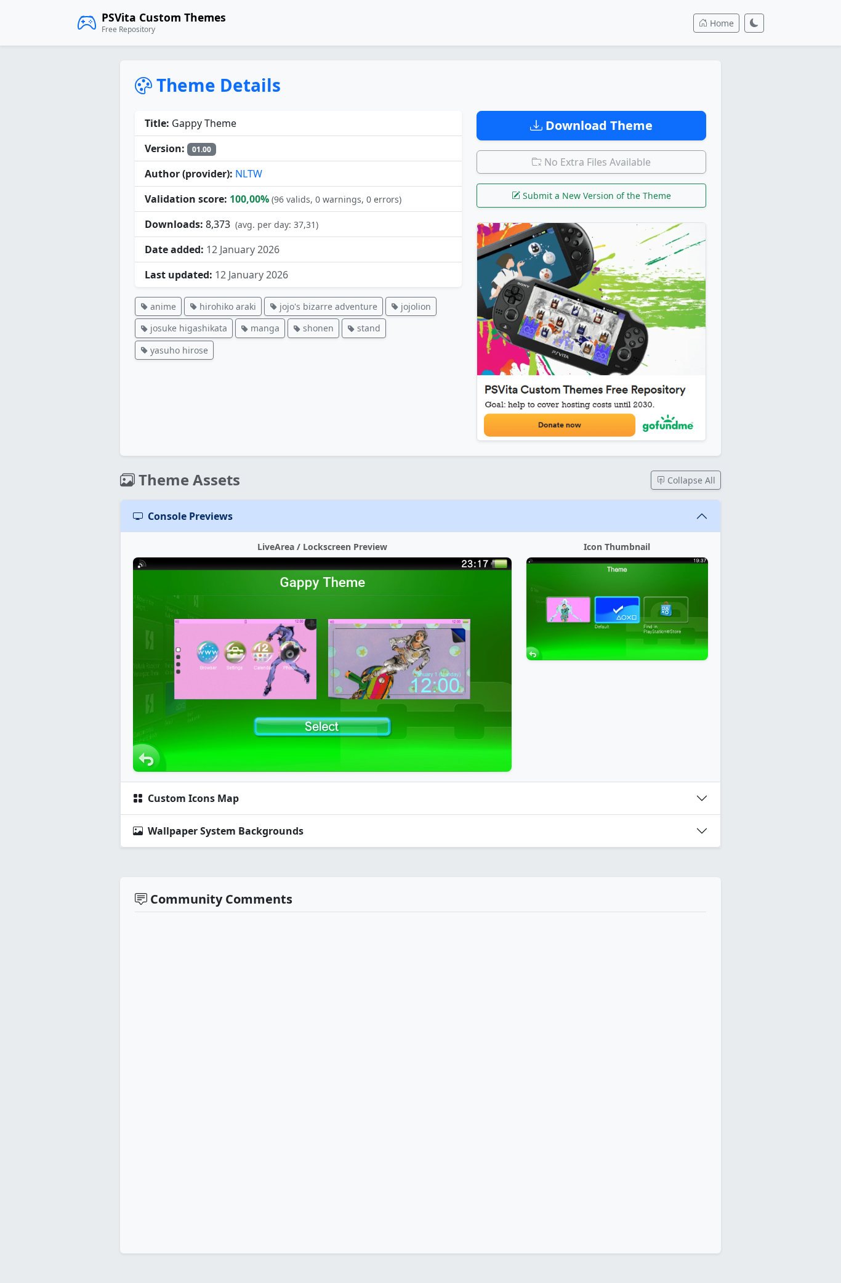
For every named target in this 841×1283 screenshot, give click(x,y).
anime (162, 306)
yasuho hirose (178, 350)
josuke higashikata (187, 328)
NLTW (248, 173)
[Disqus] (420, 1081)
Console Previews (190, 516)
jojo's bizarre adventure (327, 306)
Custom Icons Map (193, 798)
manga (264, 328)
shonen (317, 328)
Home (720, 23)
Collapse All (690, 480)
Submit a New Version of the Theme (595, 195)
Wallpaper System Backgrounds (226, 831)
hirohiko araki (226, 306)
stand (367, 328)
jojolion (414, 306)
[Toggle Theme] (754, 23)
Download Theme (597, 125)
